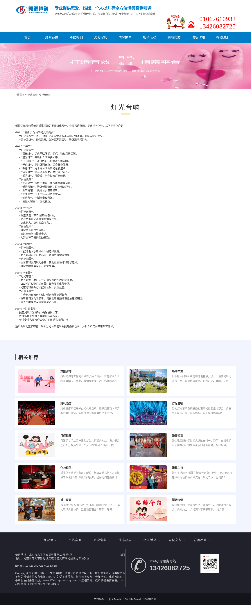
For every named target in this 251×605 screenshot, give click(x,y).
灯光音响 (45, 94)
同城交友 (174, 37)
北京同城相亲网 (132, 599)
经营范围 (51, 37)
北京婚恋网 (149, 599)
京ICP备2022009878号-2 (43, 584)
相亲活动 (149, 37)
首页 (27, 37)
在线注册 (223, 37)
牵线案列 (76, 37)
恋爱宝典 (100, 37)
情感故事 (125, 37)
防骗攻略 (198, 37)
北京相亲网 (115, 599)
